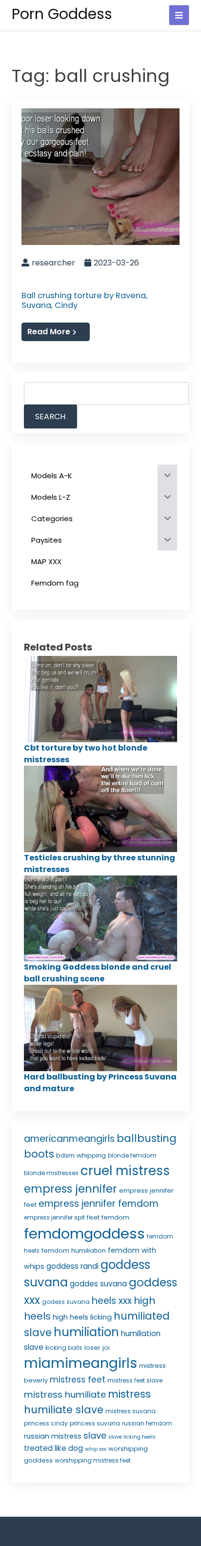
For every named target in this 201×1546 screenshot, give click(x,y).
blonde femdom (132, 1155)
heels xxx (112, 1300)
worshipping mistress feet (93, 1460)
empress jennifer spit (54, 1217)
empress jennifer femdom (99, 1203)
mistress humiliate (65, 1394)
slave (94, 1435)
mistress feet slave (134, 1380)
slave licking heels (132, 1437)
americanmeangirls (69, 1138)
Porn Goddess (62, 13)
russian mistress (52, 1436)
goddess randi (72, 1266)
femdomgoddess (84, 1233)
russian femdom (147, 1423)
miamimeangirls (80, 1363)
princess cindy (46, 1423)
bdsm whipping (81, 1155)
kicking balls (63, 1347)
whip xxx (95, 1449)
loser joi (97, 1347)
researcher (53, 262)
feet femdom (108, 1217)
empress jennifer (70, 1189)
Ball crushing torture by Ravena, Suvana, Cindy (84, 300)
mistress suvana (130, 1411)
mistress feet (77, 1379)
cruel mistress (125, 1171)
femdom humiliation (73, 1250)
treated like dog (53, 1448)
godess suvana (66, 1302)
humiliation (86, 1332)
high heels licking (82, 1317)
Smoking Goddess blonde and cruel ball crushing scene (97, 972)
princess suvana (95, 1423)
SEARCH (50, 416)
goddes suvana (98, 1284)
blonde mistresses (51, 1173)
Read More (48, 331)
